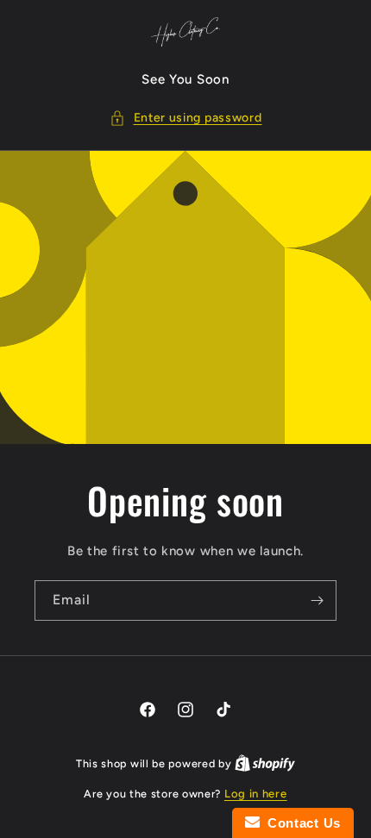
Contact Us (300, 823)
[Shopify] (265, 763)
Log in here (255, 793)
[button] (186, 117)
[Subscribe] (317, 600)
